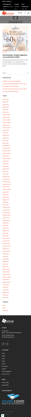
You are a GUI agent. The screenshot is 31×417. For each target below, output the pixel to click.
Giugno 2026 (6, 104)
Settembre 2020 (6, 282)
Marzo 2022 (6, 235)
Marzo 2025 (6, 143)
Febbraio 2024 (6, 176)
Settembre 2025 (6, 127)
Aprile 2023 (5, 202)
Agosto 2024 (6, 161)
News (4, 308)
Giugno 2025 (6, 135)
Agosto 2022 (6, 223)
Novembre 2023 (7, 184)
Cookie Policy (5, 385)
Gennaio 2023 (6, 210)
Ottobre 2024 (6, 156)
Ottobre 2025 (6, 125)
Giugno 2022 (6, 228)
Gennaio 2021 (6, 271)
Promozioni (5, 310)
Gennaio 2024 (6, 179)
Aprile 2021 (5, 264)
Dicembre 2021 (6, 243)
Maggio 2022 (6, 230)
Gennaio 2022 (6, 241)
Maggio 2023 (6, 199)
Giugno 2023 (6, 197)
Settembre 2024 (6, 158)
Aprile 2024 (5, 171)
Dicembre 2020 (6, 274)
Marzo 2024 (6, 174)
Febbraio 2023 (6, 207)
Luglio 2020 (5, 287)
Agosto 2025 (6, 130)
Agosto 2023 (6, 192)
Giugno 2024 (6, 166)
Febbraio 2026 (6, 114)
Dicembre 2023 (6, 181)
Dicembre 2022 (6, 212)
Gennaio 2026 (6, 117)
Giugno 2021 (6, 259)
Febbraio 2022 (6, 238)
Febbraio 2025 (6, 145)
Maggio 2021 (6, 261)
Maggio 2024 (6, 168)
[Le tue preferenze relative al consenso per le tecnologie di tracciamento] (2, 415)
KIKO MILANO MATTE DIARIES (11, 86)
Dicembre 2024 (6, 150)
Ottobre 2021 (6, 248)
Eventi (4, 305)
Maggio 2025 (6, 138)
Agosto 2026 (6, 99)
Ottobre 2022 (6, 217)
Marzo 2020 (6, 297)
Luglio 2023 (5, 194)
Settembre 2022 (6, 220)
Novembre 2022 (7, 215)
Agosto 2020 (6, 284)
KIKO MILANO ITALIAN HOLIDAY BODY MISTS (15, 89)
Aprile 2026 (5, 109)
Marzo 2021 (6, 266)
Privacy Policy (5, 382)
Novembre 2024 (7, 153)
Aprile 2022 (5, 233)
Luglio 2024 (5, 163)
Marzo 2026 (6, 112)
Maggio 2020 (6, 292)
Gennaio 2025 (6, 148)
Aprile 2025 (5, 140)
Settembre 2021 (6, 251)
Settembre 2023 (6, 189)
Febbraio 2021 (6, 269)
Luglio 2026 (5, 102)
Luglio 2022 (5, 225)
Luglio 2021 (5, 256)
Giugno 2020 (6, 290)
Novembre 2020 (7, 277)
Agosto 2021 (6, 253)
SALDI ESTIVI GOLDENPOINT (10, 91)
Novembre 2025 (7, 122)
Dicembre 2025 (6, 120)
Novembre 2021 (7, 246)
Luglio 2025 (5, 132)
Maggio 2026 (6, 107)
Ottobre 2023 (6, 186)
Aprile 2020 (5, 295)
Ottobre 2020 (6, 279)
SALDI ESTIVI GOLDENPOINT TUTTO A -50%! (14, 83)
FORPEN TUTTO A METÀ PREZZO (12, 81)
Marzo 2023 (6, 204)
